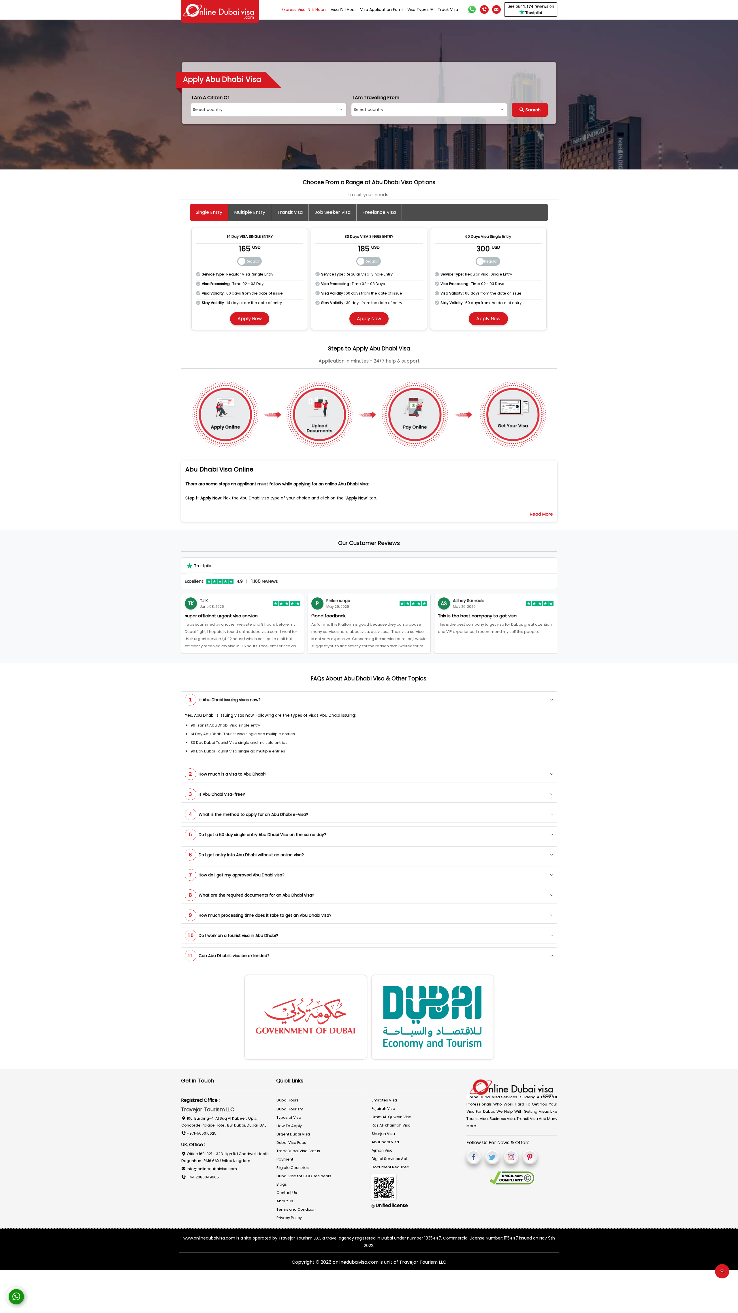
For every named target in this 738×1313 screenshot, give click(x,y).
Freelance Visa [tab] (379, 212)
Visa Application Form (381, 9)
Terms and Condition (296, 1207)
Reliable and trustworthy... (465, 613)
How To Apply (289, 1123)
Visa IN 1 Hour (343, 9)
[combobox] (271, 110)
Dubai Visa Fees (291, 1140)
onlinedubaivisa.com (356, 1260)
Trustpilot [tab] (203, 563)
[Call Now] (484, 9)
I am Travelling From (381, 98)
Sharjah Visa (383, 1131)
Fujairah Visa (383, 1106)
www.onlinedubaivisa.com (209, 1236)
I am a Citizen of (210, 98)
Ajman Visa (382, 1148)
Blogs (281, 1182)
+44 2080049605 (202, 1175)
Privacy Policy (289, 1215)
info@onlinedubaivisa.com (211, 1166)
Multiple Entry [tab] (249, 212)
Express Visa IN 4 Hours (304, 9)
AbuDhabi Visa (385, 1139)
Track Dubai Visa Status (298, 1148)
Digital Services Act (389, 1156)
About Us (284, 1198)
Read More (541, 512)
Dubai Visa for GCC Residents (303, 1173)
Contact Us (286, 1190)
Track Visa (448, 9)
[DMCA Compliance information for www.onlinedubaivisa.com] (511, 1175)
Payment (284, 1157)
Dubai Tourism (289, 1107)
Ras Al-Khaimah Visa (391, 1123)
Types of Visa (288, 1115)
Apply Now (250, 316)
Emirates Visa (384, 1098)
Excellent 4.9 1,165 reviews (231, 579)
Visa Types (418, 9)
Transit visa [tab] (290, 212)
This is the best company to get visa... (352, 613)
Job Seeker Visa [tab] (333, 212)
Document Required (390, 1164)
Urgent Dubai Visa (293, 1132)
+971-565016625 (201, 1131)
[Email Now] (496, 9)
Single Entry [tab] (209, 212)
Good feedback (202, 613)
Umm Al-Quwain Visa (391, 1114)
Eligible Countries (292, 1165)
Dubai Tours (287, 1098)
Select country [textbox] (208, 109)
